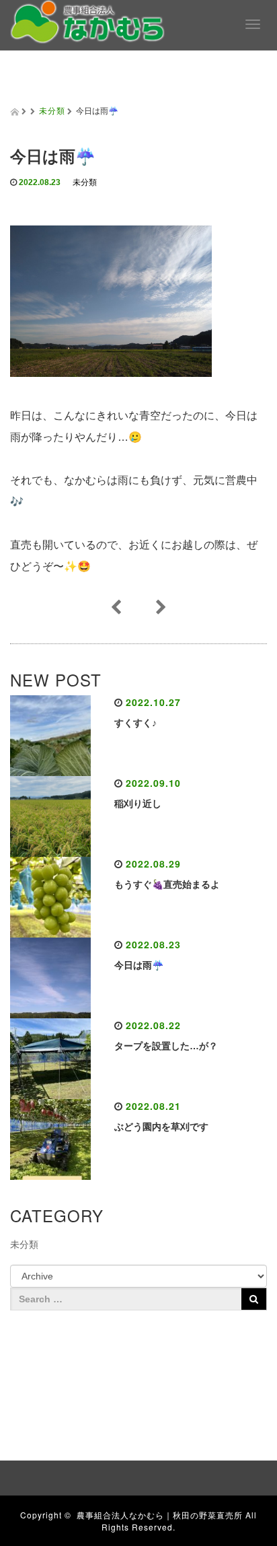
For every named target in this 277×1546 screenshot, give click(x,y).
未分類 (52, 110)
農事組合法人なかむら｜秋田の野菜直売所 (160, 1514)
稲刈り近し (137, 803)
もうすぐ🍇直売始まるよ (167, 884)
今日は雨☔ (138, 965)
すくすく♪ (135, 722)
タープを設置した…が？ (166, 1046)
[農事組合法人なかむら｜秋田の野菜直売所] (87, 20)
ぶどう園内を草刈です (161, 1126)
